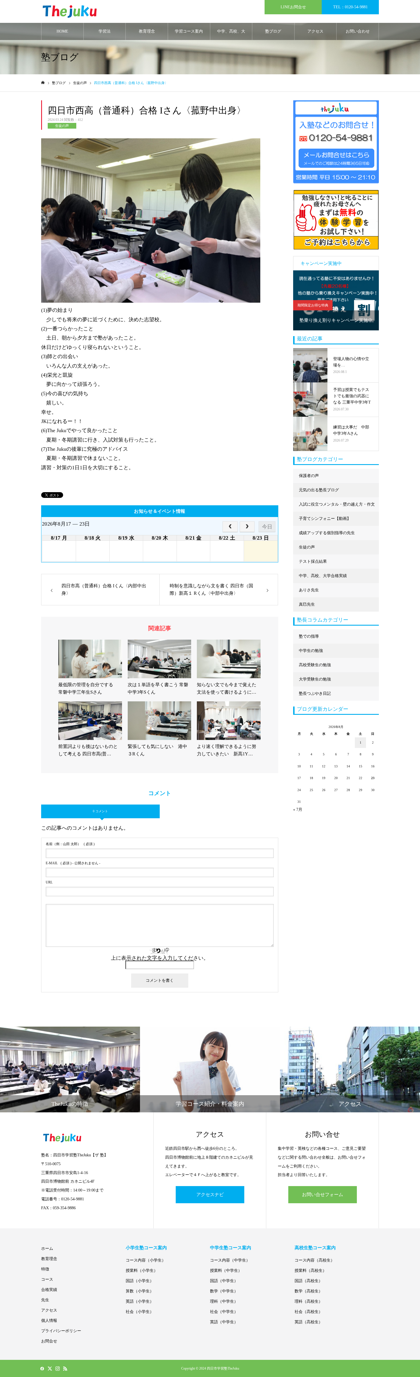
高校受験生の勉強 (315, 665)
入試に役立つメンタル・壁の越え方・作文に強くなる (337, 507)
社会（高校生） (309, 1312)
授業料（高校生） (311, 1270)
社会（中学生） (224, 1312)
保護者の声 (309, 476)
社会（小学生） (140, 1312)
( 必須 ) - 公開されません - (73, 863)
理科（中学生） (224, 1301)
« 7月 (297, 809)
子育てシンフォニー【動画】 (325, 518)
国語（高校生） (309, 1281)
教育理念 (147, 31)
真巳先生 (307, 604)
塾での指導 (309, 636)
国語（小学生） (140, 1281)
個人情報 (49, 1320)
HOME (62, 31)
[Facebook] (42, 1368)
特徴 (45, 1269)
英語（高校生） (309, 1322)
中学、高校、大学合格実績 (231, 34)
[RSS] (65, 1368)
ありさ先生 (309, 590)
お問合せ (49, 1341)
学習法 (105, 31)
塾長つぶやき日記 (315, 693)
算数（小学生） (140, 1291)
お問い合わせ (358, 31)
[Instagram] (57, 1368)
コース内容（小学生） (146, 1260)
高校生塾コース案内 (315, 1247)
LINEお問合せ (293, 7)
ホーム (47, 1248)
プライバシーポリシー (61, 1331)
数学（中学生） (224, 1291)
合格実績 (49, 1290)
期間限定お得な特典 (312, 305)
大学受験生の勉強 (315, 679)
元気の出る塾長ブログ (319, 490)
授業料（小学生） (142, 1270)
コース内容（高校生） (315, 1260)
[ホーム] (43, 83)
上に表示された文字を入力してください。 (160, 958)
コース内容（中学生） (230, 1260)
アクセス (315, 31)
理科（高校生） (309, 1301)
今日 (267, 527)
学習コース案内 (189, 31)
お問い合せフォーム (322, 1194)
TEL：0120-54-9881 (350, 7)
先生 (45, 1300)
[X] (50, 1368)
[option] (336, 300)
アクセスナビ (210, 1194)
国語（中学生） (224, 1281)
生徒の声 (62, 126)
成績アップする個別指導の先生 (327, 533)
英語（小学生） (140, 1301)
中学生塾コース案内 (230, 1247)
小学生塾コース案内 (146, 1247)
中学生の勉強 (311, 650)
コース (47, 1279)
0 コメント (100, 811)
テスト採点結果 (313, 561)
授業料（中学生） (226, 1270)
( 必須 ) (70, 844)
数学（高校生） (309, 1291)
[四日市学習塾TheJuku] (69, 12)
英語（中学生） (224, 1322)
